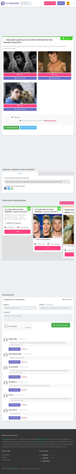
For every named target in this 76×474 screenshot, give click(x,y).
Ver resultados (12, 127)
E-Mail (46, 304)
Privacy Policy (6, 460)
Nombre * (6, 304)
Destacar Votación (29, 127)
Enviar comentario (62, 325)
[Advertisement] (38, 22)
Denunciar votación (51, 120)
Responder (15, 349)
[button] (68, 3)
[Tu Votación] (10, 3)
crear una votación (38, 442)
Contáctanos (6, 455)
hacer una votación (43, 439)
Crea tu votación (67, 203)
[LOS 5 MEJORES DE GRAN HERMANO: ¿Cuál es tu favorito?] (17, 233)
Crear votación (50, 3)
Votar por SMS (20, 78)
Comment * (7, 312)
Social (20, 173)
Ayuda (4, 457)
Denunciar (24, 349)
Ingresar (61, 3)
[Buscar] (22, 3)
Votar (21, 74)
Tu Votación (6, 439)
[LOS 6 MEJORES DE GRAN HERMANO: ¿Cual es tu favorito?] (47, 249)
